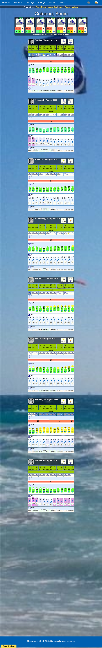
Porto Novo (41, 7)
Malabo (75, 7)
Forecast (6, 2)
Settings (30, 2)
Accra (67, 7)
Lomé (60, 7)
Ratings (41, 2)
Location (18, 2)
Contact (62, 2)
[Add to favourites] (88, 2)
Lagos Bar (52, 7)
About (52, 2)
